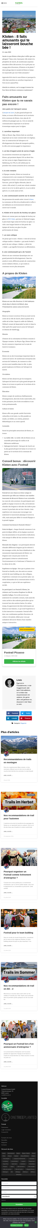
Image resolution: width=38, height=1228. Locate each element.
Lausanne (31, 1158)
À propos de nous (6, 1137)
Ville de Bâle (31, 1166)
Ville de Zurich (19, 1169)
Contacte (4, 1145)
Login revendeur (6, 1129)
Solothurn (22, 1164)
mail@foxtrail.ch (6, 1095)
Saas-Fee (5, 1164)
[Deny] (36, 1222)
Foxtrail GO (4, 1132)
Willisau (33, 1172)
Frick (4, 1156)
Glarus (9, 1156)
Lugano (23, 1161)
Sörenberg (31, 1164)
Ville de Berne (21, 1166)
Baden (18, 1153)
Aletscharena (11, 1153)
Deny (26, 1225)
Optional (3, 1200)
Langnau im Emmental (19, 1158)
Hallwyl (16, 1156)
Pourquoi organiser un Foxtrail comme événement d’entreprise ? (17, 874)
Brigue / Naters (26, 1153)
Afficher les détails (19, 661)
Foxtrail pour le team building (18, 933)
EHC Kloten (11, 219)
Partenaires (4, 1127)
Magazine (23, 723)
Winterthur (18, 1174)
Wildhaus (25, 1172)
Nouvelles (4, 1140)
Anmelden (19, 1204)
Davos (33, 1153)
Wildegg (18, 1172)
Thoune (5, 1166)
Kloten (31, 199)
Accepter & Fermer (16, 1225)
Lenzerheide (14, 1161)
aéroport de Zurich (8, 112)
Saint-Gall (14, 1164)
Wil (12, 1172)
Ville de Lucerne (7, 1169)
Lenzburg (5, 1161)
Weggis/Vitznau (30, 1169)
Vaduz (12, 1166)
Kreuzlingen (6, 1158)
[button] (13, 713)
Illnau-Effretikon (25, 1156)
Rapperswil (32, 1161)
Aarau (3, 1153)
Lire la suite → (8, 775)
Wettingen (5, 1172)
